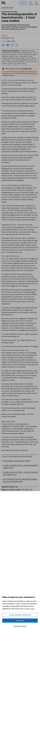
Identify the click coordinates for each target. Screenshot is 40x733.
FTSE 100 (7, 100)
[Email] (8, 45)
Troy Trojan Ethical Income (14, 259)
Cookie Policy (29, 609)
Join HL (23, 3)
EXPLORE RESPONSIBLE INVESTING (14, 450)
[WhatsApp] (12, 45)
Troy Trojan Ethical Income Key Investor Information (19, 346)
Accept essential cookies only (20, 615)
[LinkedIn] (3, 45)
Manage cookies (20, 626)
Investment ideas (7, 7)
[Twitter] (17, 45)
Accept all (20, 620)
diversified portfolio (15, 252)
